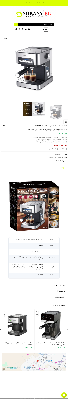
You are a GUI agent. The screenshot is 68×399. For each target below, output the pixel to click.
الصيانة (38, 2)
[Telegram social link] (56, 161)
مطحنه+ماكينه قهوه (41, 125)
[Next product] (2, 125)
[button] (46, 29)
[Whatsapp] (19, 29)
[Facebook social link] (61, 161)
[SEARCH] (16, 24)
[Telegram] (16, 29)
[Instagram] (22, 29)
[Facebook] (29, 29)
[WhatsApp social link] (59, 161)
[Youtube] (25, 29)
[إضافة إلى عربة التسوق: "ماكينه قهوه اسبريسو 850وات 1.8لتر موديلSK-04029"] (4, 311)
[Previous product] (6, 125)
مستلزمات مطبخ (55, 125)
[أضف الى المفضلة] (37, 314)
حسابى (21, 2)
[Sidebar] (66, 122)
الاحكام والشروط (29, 2)
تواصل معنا (45, 2)
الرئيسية (64, 125)
